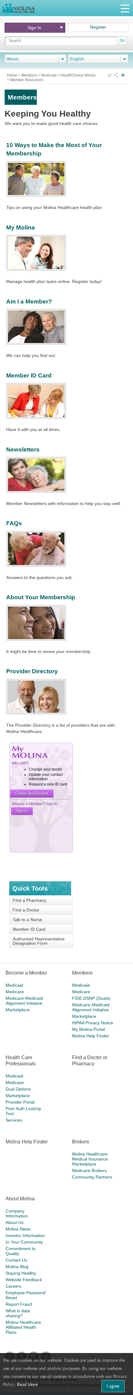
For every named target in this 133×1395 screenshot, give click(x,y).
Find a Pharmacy (29, 900)
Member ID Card (29, 375)
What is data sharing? (18, 1313)
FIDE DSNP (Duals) (91, 998)
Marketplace (18, 1009)
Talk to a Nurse (27, 919)
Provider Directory (32, 671)
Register (98, 27)
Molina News (18, 1228)
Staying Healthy (21, 1273)
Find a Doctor (26, 909)
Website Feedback (24, 1279)
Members (29, 75)
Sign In (34, 27)
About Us (15, 1222)
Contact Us (16, 1260)
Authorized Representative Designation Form (39, 941)
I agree (113, 1386)
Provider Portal (20, 1102)
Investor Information (25, 1235)
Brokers (80, 1141)
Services (14, 1120)
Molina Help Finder (90, 1035)
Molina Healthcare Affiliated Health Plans (23, 1327)
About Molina (20, 1198)
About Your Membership (40, 597)
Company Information (17, 1213)
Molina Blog (17, 1266)
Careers (13, 1286)
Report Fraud (19, 1304)
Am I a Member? (29, 301)
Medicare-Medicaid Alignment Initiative (24, 1001)
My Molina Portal (88, 1029)
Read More (27, 1384)
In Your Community (24, 1242)
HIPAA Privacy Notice (92, 1022)
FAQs (14, 523)
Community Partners (92, 1177)
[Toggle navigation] (125, 8)
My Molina (20, 227)
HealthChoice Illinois (78, 75)
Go (122, 40)
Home (12, 75)
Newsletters (23, 449)
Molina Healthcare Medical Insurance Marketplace (90, 1159)
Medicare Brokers (89, 1170)
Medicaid (49, 75)
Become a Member (26, 973)
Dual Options (18, 1089)
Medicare (15, 991)
